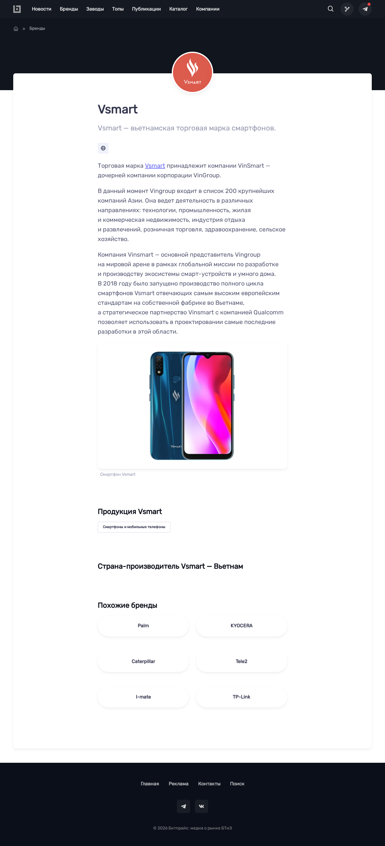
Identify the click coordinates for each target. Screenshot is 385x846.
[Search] (331, 9)
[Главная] (16, 28)
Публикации (146, 9)
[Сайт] (103, 148)
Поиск (237, 783)
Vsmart (155, 165)
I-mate (143, 697)
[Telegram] (365, 9)
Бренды (69, 9)
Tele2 (241, 661)
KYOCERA (242, 625)
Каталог (178, 9)
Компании (208, 9)
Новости (41, 9)
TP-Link (241, 697)
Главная (150, 783)
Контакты (209, 783)
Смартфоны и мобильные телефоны (134, 527)
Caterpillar (143, 661)
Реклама (179, 783)
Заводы (95, 9)
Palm (143, 625)
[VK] (201, 806)
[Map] (347, 9)
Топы (118, 9)
